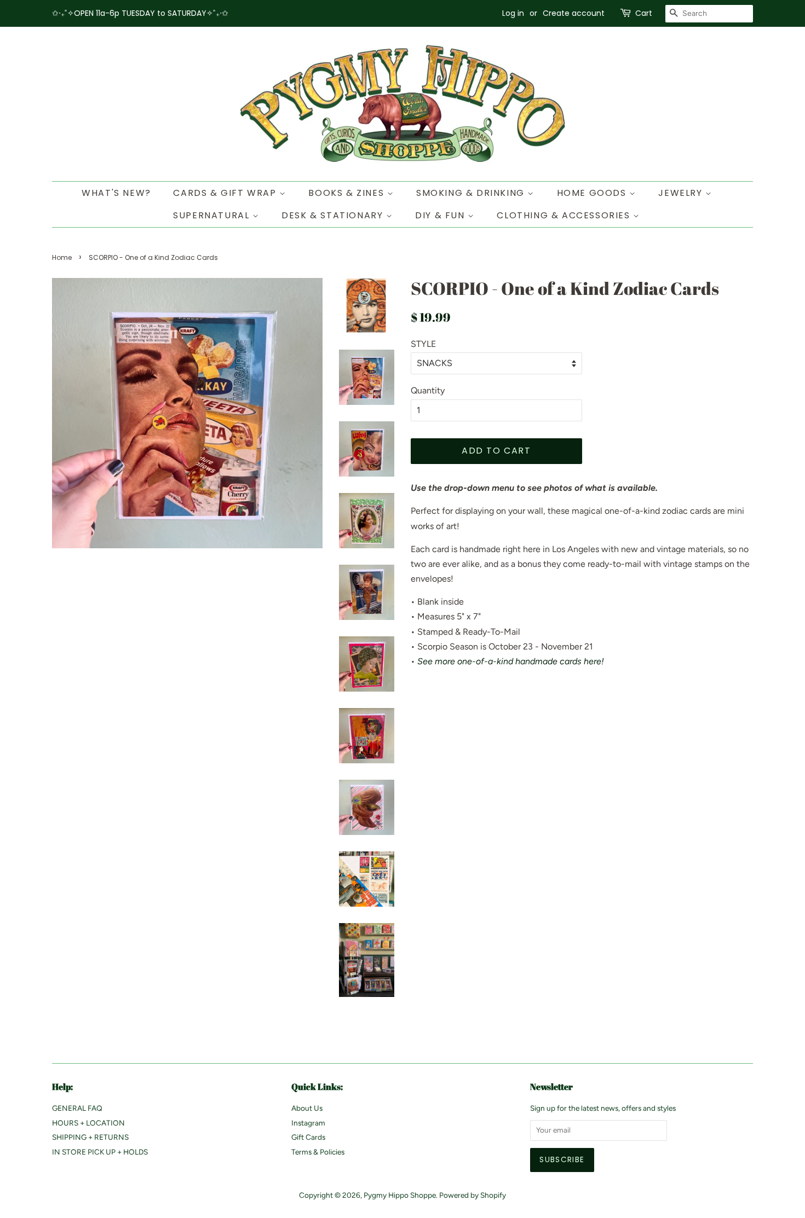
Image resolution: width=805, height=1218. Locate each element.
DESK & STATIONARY (333, 215)
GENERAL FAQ (77, 1108)
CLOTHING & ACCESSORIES (565, 215)
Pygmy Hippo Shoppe (400, 1195)
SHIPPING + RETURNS (90, 1137)
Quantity (428, 390)
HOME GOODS (593, 193)
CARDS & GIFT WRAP (226, 193)
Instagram (308, 1122)
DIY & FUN (441, 215)
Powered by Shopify (472, 1195)
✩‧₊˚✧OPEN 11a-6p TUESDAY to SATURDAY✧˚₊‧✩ (140, 13)
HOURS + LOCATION (88, 1122)
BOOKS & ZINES (347, 193)
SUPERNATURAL (212, 215)
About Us (307, 1108)
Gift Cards (308, 1137)
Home (62, 257)
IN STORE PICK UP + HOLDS (100, 1151)
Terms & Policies (317, 1151)
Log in (513, 13)
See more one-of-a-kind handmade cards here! (510, 661)
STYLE (423, 344)
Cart (643, 13)
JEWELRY (681, 193)
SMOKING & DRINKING (471, 193)
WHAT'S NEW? (116, 193)
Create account (574, 13)
